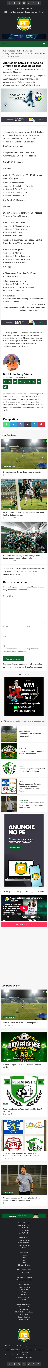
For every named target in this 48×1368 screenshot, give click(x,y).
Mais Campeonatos (24, 1270)
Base (24, 1248)
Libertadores (24, 1314)
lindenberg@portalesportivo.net (15, 377)
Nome (6, 626)
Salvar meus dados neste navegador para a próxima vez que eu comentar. (21, 650)
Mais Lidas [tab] (20, 721)
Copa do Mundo (24, 1307)
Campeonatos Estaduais (24, 1277)
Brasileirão (24, 1252)
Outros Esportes (24, 1297)
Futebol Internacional (24, 1304)
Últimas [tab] (7, 721)
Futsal (21, 766)
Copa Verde (24, 1275)
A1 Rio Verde (24, 1228)
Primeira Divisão (24, 1240)
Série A (24, 1255)
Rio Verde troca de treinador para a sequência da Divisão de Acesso (23, 299)
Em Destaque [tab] (36, 721)
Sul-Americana (24, 1319)
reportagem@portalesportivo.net (15, 346)
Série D (24, 1262)
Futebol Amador (24, 1223)
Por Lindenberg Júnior (33, 69)
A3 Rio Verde (22, 748)
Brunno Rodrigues (23, 1355)
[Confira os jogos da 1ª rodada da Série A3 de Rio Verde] (9, 751)
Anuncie (34, 12)
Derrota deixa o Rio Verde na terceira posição (22, 472)
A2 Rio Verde (24, 1230)
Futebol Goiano (23, 800)
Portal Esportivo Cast (16, 12)
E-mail (28, 626)
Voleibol (24, 1295)
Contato (41, 12)
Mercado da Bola (24, 1265)
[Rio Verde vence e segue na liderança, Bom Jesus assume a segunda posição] (24, 537)
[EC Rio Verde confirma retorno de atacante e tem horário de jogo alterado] (24, 494)
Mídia (24, 1300)
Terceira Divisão (24, 1245)
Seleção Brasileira (24, 1317)
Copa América (24, 1309)
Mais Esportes (24, 1284)
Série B (24, 1257)
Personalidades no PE (24, 1225)
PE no (6, 892)
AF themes (29, 1357)
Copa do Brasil (24, 1272)
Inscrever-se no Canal (24, 924)
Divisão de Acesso (9, 466)
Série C (24, 1260)
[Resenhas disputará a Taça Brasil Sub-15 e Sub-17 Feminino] (9, 768)
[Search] (44, 44)
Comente (18, 72)
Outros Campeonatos (24, 1280)
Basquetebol (24, 1289)
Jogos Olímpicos (24, 1287)
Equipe (27, 12)
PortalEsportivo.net (26, 1350)
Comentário (8, 596)
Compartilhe (7, 72)
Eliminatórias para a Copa (24, 1312)
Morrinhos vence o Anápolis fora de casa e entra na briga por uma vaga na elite (24, 307)
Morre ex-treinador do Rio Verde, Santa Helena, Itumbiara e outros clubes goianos (31, 805)
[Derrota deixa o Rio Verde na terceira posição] (24, 454)
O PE (5, 12)
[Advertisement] (24, 957)
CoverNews (19, 1357)
